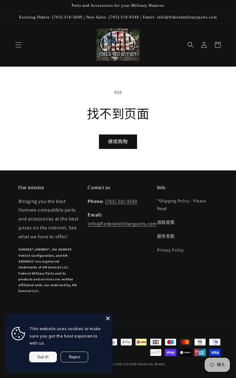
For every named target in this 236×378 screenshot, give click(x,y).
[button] (18, 45)
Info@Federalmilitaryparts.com (122, 223)
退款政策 (166, 222)
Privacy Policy (170, 250)
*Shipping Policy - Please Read (181, 204)
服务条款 (166, 236)
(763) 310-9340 (121, 201)
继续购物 (118, 141)
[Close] (108, 318)
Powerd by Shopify (151, 364)
